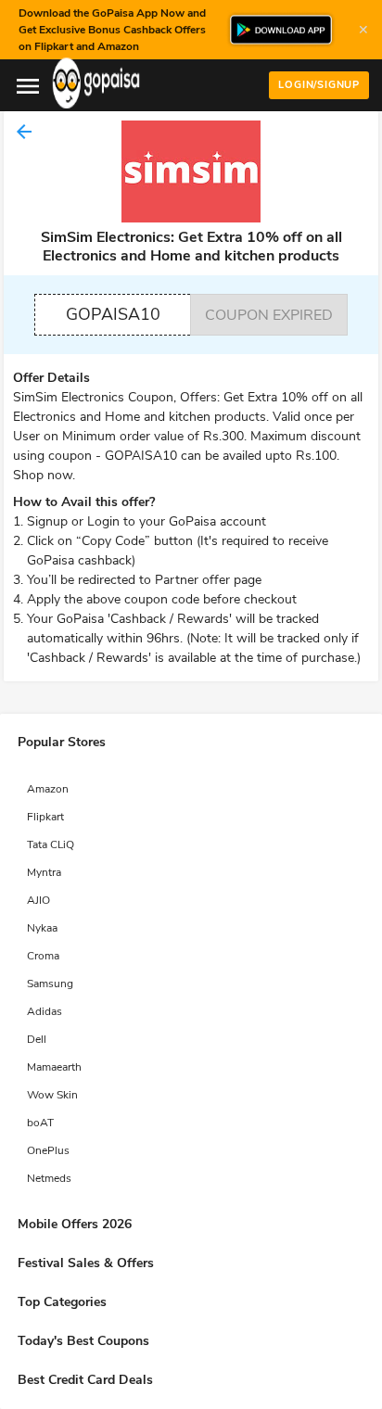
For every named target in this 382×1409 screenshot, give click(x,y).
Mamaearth (54, 1067)
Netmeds (49, 1178)
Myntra (44, 872)
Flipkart (45, 816)
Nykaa (42, 927)
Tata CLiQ (50, 844)
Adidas (44, 1011)
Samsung (50, 983)
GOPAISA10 (113, 314)
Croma (43, 955)
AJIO (38, 900)
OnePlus (48, 1150)
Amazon (48, 788)
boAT (40, 1122)
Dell (36, 1039)
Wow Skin (52, 1094)
